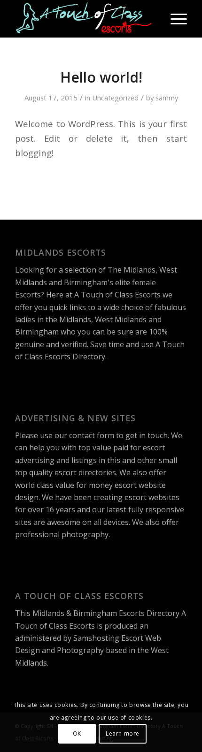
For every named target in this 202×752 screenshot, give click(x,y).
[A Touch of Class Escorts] (83, 19)
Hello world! (101, 77)
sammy (166, 97)
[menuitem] (174, 19)
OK (77, 733)
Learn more (123, 733)
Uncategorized (115, 97)
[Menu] (174, 19)
